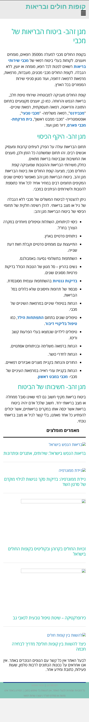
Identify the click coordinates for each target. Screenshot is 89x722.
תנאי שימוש (38, 685)
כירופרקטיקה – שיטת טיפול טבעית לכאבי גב (49, 618)
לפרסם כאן (52, 685)
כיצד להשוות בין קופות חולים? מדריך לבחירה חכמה (49, 646)
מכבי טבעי (30, 113)
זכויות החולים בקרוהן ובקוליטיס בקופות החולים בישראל (47, 551)
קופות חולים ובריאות (56, 6)
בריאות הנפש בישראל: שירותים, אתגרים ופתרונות (44, 453)
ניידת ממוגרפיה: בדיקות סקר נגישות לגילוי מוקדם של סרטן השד (45, 481)
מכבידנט (77, 113)
